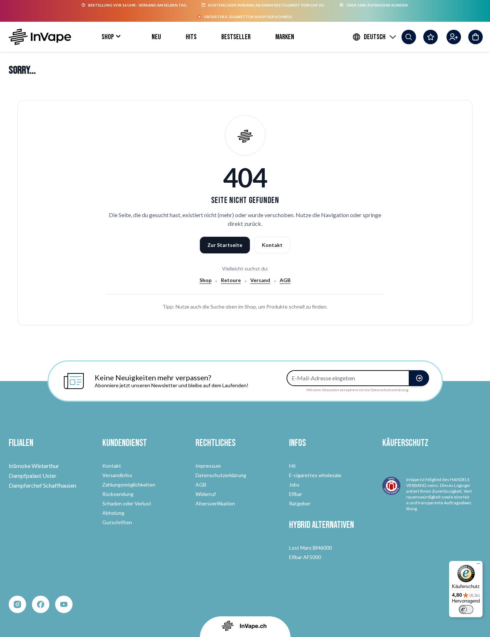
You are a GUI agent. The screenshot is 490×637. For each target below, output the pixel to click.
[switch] (466, 609)
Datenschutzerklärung (220, 475)
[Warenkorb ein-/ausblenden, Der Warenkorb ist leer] (475, 37)
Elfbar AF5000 (305, 557)
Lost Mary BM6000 (310, 548)
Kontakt (272, 245)
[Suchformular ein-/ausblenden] (409, 37)
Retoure (231, 280)
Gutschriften (117, 522)
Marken (284, 37)
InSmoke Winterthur (34, 465)
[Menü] (478, 565)
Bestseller (236, 37)
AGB (285, 280)
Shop (108, 37)
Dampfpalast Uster (33, 475)
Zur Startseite (224, 245)
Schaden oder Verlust (126, 503)
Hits (191, 37)
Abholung (113, 513)
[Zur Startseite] (40, 37)
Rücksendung (117, 494)
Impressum (208, 466)
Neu (156, 37)
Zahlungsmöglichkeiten (128, 484)
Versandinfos (117, 475)
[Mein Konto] (453, 37)
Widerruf (205, 494)
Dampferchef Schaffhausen (42, 485)
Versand (260, 280)
